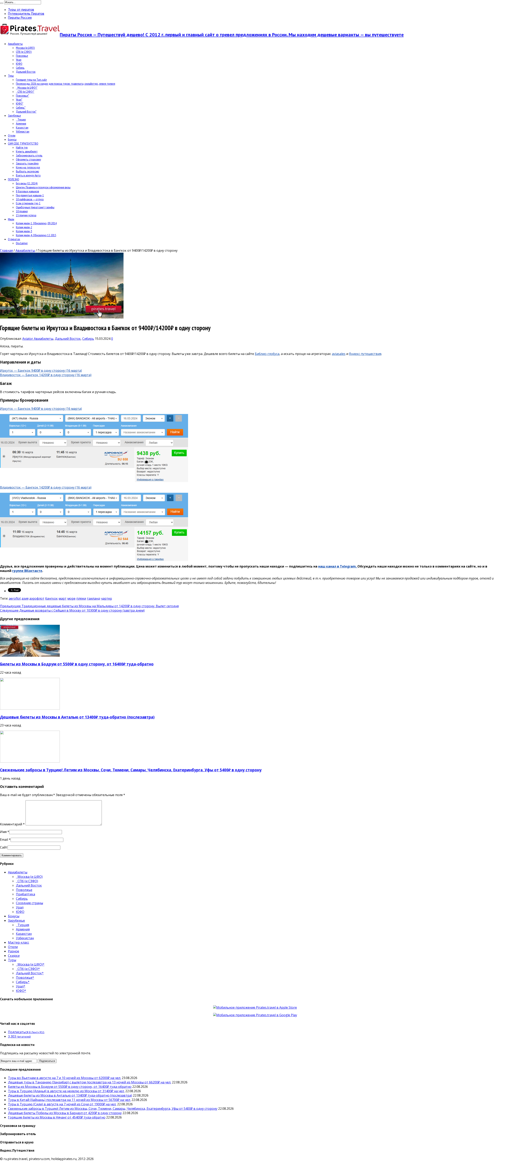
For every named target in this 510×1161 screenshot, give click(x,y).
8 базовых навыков (27, 191)
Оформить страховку (28, 159)
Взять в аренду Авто (28, 175)
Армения (21, 123)
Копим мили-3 (24, 231)
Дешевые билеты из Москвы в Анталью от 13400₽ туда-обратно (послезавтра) (77, 717)
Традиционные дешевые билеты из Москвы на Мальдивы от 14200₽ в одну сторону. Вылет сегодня (89, 606)
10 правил (22, 211)
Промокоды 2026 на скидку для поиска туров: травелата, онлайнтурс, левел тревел (65, 84)
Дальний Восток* (26, 111)
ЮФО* (19, 103)
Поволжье (22, 56)
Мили (11, 219)
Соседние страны (29, 903)
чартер (106, 598)
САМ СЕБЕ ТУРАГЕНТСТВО (23, 143)
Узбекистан (22, 131)
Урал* (19, 100)
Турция (21, 119)
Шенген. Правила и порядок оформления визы (43, 187)
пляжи (81, 598)
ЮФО (19, 64)
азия (25, 598)
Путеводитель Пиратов (26, 14)
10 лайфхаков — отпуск (30, 199)
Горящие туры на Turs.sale (31, 80)
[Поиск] (1, 3)
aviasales (338, 354)
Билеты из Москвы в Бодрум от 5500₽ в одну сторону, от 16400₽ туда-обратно (77, 663)
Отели (11, 135)
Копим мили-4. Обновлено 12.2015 (36, 235)
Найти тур (22, 147)
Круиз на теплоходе (28, 167)
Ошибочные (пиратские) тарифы (35, 207)
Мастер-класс (18, 942)
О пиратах (14, 239)
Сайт (4, 847)
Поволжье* (22, 96)
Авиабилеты (15, 44)
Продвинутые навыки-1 (30, 195)
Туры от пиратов (21, 10)
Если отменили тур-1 (28, 203)
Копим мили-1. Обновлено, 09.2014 (36, 223)
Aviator (28, 338)
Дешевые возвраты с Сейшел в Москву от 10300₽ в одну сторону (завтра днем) (72, 610)
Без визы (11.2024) (27, 183)
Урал (18, 60)
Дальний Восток (25, 72)
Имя (3, 832)
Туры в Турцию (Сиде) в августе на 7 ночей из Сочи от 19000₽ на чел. (62, 1104)
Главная (6, 250)
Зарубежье (14, 115)
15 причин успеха (26, 215)
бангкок (51, 598)
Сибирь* (21, 107)
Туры (11, 76)
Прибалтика (25, 894)
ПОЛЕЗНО (13, 179)
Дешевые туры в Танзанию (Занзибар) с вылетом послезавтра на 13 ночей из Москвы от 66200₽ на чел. (89, 1082)
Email (4, 839)
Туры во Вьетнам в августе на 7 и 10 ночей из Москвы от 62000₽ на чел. (64, 1078)
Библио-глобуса (267, 354)
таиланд (93, 598)
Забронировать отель (29, 155)
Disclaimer (22, 243)
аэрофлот (36, 598)
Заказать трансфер (27, 163)
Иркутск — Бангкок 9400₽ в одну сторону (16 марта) (41, 370)
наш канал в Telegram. (337, 566)
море (71, 598)
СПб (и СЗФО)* (25, 92)
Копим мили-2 (24, 227)
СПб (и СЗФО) (24, 52)
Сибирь (20, 68)
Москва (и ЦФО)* (26, 88)
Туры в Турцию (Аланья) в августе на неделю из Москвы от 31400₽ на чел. (66, 1091)
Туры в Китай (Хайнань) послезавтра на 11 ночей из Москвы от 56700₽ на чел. (69, 1100)
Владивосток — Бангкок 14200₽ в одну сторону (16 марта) (45, 375)
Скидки (14, 955)
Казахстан (22, 127)
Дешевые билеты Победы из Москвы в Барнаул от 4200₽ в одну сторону (65, 1113)
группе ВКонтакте (27, 571)
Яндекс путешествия (365, 354)
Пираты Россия (20, 18)
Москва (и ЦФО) (25, 48)
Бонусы (12, 139)
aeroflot (15, 598)
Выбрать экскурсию (27, 171)
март (63, 598)
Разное (13, 951)
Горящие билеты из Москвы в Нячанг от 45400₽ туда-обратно (56, 1117)
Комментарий (12, 824)
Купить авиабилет (27, 151)
